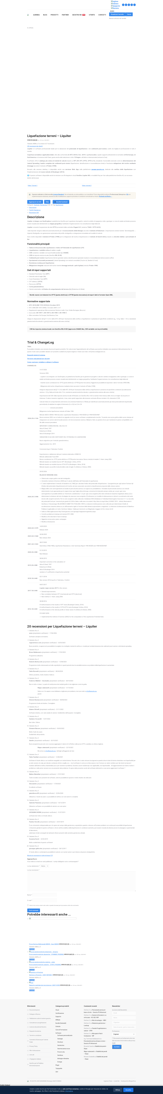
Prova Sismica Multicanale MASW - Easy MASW (44, 944)
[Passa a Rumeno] (115, 8)
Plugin (57, 1065)
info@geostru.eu (91, 691)
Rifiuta (118, 1090)
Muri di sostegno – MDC (99, 1020)
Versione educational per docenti (38, 359)
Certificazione (60, 1013)
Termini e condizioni (35, 1035)
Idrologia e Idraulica (63, 1058)
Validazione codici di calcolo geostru (40, 1018)
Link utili (31, 1055)
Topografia (59, 1068)
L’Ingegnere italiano (35, 1059)
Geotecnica (43, 205)
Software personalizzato (64, 1035)
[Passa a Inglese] (114, 1)
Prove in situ (61, 1052)
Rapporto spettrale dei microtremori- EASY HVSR (44, 985)
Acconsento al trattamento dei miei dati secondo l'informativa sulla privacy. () (123, 1040)
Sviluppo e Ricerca (34, 1014)
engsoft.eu (133, 1081)
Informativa (69, 1091)
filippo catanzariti (89, 1051)
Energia (59, 1062)
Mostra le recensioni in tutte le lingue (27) (40, 855)
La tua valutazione (33, 866)
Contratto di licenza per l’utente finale (38, 1041)
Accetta (128, 1090)
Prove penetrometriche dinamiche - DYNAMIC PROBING (46, 954)
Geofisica (60, 1055)
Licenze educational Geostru (37, 1027)
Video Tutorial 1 (32, 185)
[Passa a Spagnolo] (115, 6)
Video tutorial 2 (86, 185)
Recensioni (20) (34, 212)
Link (114, 1043)
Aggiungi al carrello (35, 202)
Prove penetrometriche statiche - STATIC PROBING (45, 965)
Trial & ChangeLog (34, 210)
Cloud (57, 1010)
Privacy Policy (33, 1046)
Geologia (36, 205)
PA (127, 194)
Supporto (58, 1016)
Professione (115, 1031)
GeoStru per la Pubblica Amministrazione (36, 1064)
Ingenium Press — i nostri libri (112, 1081)
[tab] (82, 207)
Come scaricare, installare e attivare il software (43, 362)
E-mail (29, 900)
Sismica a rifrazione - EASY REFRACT (41, 975)
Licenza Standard (58, 194)
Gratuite (58, 1026)
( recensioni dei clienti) (35, 146)
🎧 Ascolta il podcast (61, 202)
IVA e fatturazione (34, 1050)
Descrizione (32, 207)
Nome (29, 895)
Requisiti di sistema (35, 1031)
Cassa (129, 14)
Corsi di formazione (61, 1030)
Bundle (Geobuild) (61, 1023)
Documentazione (34, 1010)
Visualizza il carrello (117, 14)
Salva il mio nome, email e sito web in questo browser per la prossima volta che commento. (54, 905)
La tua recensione (33, 870)
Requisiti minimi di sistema (36, 355)
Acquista (32, 949)
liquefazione (59, 205)
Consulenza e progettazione (37, 1022)
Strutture (60, 1042)
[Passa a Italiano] (114, 4)
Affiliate (58, 1020)
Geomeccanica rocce (63, 1048)
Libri (57, 1071)
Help (47, 202)
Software (58, 1033)
